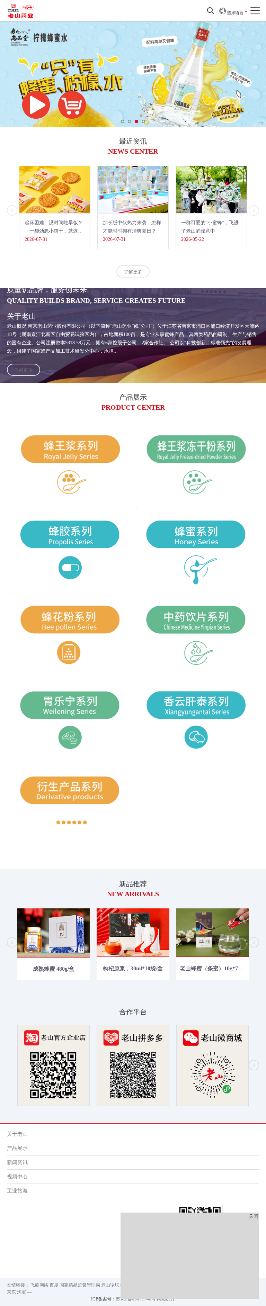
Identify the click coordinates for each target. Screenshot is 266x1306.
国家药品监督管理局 (80, 1285)
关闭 (253, 1216)
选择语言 (234, 12)
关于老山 (17, 1134)
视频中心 (17, 1176)
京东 (11, 1292)
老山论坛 (110, 1285)
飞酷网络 (39, 1285)
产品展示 (17, 1148)
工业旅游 (17, 1191)
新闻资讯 (17, 1162)
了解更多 (133, 271)
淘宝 (21, 1292)
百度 (54, 1285)
